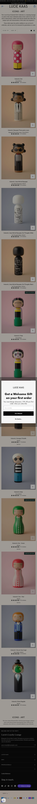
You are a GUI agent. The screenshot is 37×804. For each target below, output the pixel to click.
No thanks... (18, 419)
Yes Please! (18, 413)
